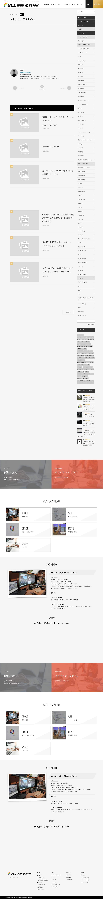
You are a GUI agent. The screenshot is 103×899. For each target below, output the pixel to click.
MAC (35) (80, 227)
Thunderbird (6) (81, 179)
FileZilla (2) (80, 72)
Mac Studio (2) (81, 231)
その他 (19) (80, 278)
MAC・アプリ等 (85, 882)
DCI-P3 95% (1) (90, 380)
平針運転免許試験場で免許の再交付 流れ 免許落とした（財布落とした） (89, 399)
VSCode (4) (80, 76)
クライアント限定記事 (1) (84, 37)
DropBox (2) (81, 183)
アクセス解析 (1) (82, 92)
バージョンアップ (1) (82, 380)
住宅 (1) (87, 371)
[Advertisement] (42, 40)
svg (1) (91, 350)
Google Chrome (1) (82, 52)
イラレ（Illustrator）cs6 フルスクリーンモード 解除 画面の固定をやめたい (89, 443)
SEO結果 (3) (81, 96)
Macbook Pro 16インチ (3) (84, 238)
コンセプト (69, 875)
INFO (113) (80, 25)
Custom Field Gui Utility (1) (82, 337)
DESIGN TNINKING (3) (83, 21)
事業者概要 (40, 887)
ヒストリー (55, 877)
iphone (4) (80, 270)
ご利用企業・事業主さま (43, 880)
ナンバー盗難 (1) (82, 303)
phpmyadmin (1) (81, 355)
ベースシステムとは (57, 875)
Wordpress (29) (81, 60)
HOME (38, 872)
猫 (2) (79, 286)
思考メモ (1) (81, 41)
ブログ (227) (81, 33)
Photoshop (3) (81, 136)
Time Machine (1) (82, 250)
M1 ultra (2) (80, 235)
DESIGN (68, 872)
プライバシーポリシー (13, 877)
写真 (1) (79, 369)
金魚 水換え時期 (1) (89, 355)
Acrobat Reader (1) (82, 84)
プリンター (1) (81, 171)
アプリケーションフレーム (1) (83, 339)
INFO (21, 14)
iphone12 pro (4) (82, 274)
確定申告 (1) (85, 376)
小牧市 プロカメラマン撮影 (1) (83, 378)
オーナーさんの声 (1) (83, 104)
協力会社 (40, 882)
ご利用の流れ (55, 886)
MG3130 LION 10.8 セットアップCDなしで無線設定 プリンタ (88, 423)
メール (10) (80, 187)
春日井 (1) (91, 362)
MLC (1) (79, 348)
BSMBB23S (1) (81, 371)
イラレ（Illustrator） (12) (84, 132)
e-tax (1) (80, 195)
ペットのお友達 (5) (82, 282)
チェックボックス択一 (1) (82, 373)
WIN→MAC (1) (80, 364)
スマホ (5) (80, 266)
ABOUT (39, 875)
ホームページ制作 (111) (83, 48)
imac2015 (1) (91, 353)
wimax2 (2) (80, 219)
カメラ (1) (80, 116)
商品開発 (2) (81, 151)
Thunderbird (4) (81, 334)
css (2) (79, 56)
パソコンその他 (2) (82, 262)
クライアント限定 (85, 877)
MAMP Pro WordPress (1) (82, 362)
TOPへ (69, 312)
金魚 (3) (80, 290)
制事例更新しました (50, 147)
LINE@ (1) (80, 211)
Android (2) (80, 203)
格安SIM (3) (80, 223)
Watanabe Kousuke (25, 72)
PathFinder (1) (81, 175)
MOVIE (82, 872)
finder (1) (91, 337)
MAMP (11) (80, 64)
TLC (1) (79, 376)
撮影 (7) (80, 108)
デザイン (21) (81, 124)
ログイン (89, 4)
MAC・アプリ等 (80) (83, 163)
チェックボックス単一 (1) (82, 346)
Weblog (83, 875)
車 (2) (79, 294)
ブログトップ (82, 17)
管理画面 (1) (88, 341)
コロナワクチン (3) (82, 315)
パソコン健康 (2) (82, 258)
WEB (53, 872)
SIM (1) (90, 346)
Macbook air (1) (81, 246)
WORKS (54, 879)
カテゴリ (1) (92, 369)
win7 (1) (80, 207)
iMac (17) (80, 242)
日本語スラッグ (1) (81, 360)
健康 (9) (80, 307)
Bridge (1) (80, 128)
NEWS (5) (80, 29)
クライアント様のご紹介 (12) (85, 159)
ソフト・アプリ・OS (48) (84, 167)
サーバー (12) (81, 68)
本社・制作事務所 (41, 889)
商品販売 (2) (81, 155)
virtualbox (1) (81, 215)
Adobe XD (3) (81, 80)
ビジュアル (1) (80, 341)
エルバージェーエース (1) (82, 357)
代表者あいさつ (41, 877)
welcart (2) (87, 364)
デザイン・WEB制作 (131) (84, 44)
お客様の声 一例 (41, 884)
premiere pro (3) (82, 120)
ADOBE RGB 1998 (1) (82, 353)
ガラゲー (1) (91, 373)
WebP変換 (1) (91, 357)
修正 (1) (92, 339)
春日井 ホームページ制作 (49, 125)
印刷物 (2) (80, 144)
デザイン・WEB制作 (86, 880)
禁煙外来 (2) (81, 311)
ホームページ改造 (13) (83, 100)
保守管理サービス (56, 884)
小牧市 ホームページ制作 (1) (83, 350)
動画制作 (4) (81, 112)
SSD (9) (80, 254)
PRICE (54, 882)
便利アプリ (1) (81, 199)
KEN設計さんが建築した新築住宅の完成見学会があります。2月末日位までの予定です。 (58, 217)
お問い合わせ (98, 4)
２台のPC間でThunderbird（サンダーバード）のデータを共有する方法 (89, 407)
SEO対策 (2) (81, 88)
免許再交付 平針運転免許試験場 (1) (85, 299)
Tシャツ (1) (80, 147)
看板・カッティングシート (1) (85, 140)
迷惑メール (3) (81, 191)
